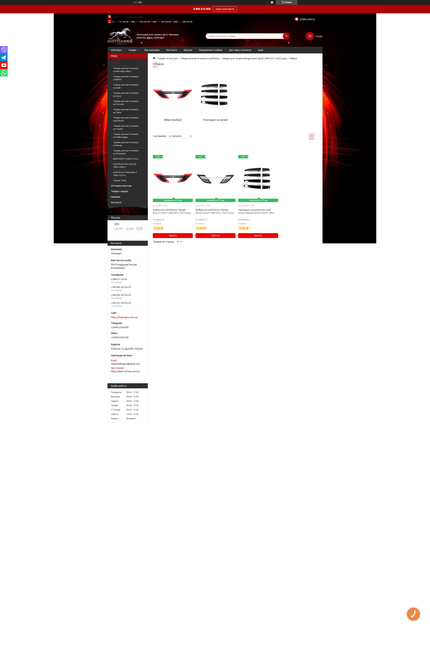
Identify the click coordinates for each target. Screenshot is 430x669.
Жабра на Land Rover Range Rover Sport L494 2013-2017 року (172, 211)
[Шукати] (286, 36)
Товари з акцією (119, 191)
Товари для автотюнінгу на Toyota (125, 127)
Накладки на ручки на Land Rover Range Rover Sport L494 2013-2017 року (255, 213)
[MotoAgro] (120, 35)
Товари (132, 50)
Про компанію (152, 50)
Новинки (115, 197)
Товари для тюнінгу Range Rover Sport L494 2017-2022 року (254, 58)
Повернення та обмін (210, 50)
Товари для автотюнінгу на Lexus (125, 94)
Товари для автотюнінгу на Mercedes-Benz (125, 69)
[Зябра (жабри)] (172, 95)
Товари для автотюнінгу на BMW (125, 78)
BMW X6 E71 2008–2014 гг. (126, 159)
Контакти (171, 50)
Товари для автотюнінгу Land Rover (125, 119)
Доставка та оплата (240, 50)
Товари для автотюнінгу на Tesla (125, 111)
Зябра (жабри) (173, 119)
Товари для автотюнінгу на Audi (125, 86)
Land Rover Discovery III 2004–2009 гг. (124, 165)
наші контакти (225, 8)
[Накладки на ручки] (215, 95)
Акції (260, 50)
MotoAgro (116, 50)
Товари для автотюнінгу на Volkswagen (125, 135)
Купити (173, 235)
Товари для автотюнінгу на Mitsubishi (125, 152)
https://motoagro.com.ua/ (124, 317)
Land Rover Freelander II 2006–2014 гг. (125, 173)
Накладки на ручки (215, 119)
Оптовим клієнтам (121, 185)
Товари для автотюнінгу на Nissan (125, 143)
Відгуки (188, 50)
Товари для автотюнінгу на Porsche (125, 102)
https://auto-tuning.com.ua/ (125, 371)
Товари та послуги (168, 58)
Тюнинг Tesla (119, 180)
